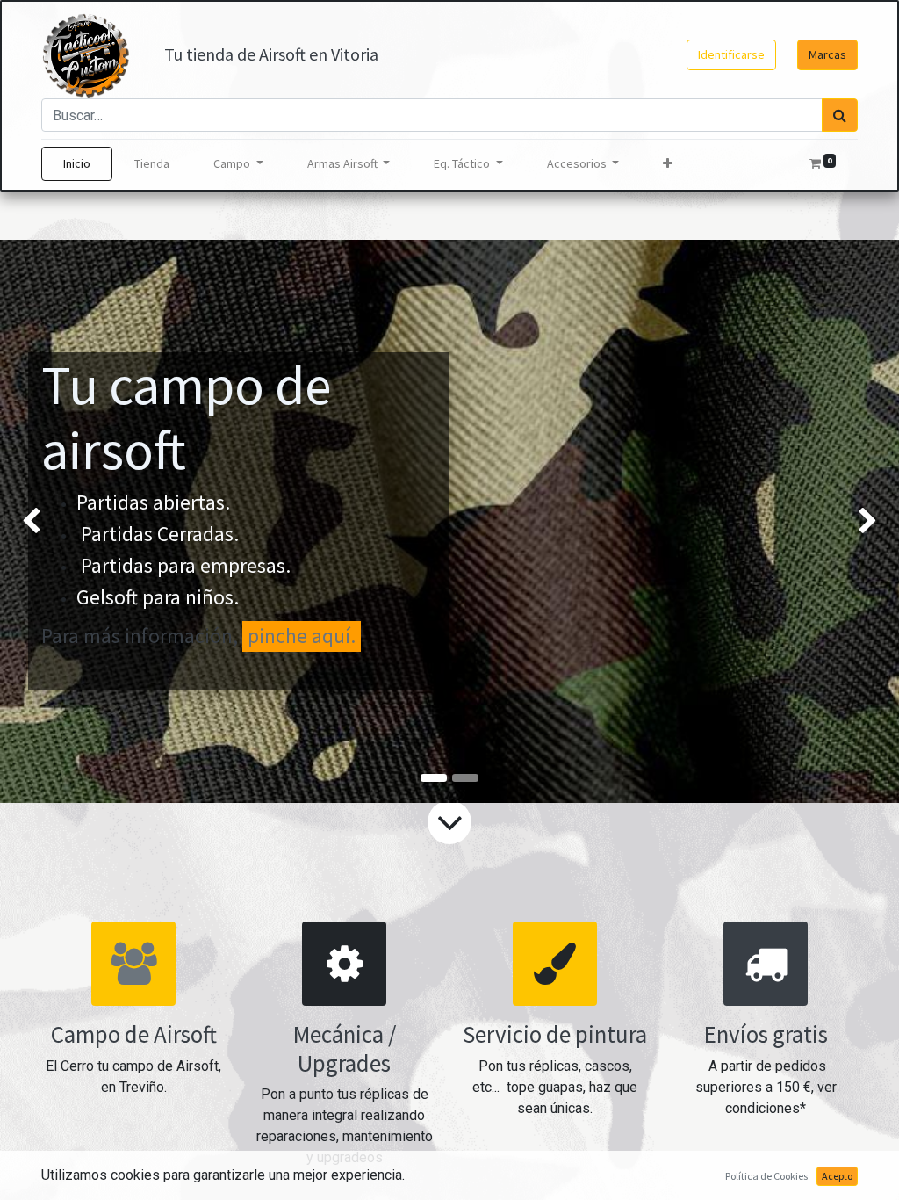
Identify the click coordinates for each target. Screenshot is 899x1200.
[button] (667, 164)
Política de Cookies (766, 1175)
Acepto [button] (837, 1175)
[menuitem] (76, 164)
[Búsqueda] (840, 115)
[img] (36, 522)
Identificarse (731, 54)
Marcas (827, 54)
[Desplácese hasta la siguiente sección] (449, 822)
